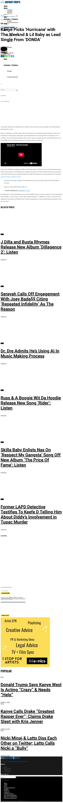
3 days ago (3, 363)
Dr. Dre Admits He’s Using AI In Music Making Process (30, 353)
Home (5, 6)
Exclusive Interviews (12, 22)
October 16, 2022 (5, 729)
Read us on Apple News (10, 798)
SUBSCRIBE (6, 593)
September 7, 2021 (5, 54)
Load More (4, 535)
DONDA (11, 129)
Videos (6, 784)
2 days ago (3, 259)
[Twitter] (12, 56)
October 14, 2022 (5, 755)
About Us (6, 790)
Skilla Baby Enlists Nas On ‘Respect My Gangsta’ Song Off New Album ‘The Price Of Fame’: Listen (31, 457)
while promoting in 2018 (11, 176)
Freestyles (9, 11)
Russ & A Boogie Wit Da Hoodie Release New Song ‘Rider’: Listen (31, 402)
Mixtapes (9, 13)
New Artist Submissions (10, 795)
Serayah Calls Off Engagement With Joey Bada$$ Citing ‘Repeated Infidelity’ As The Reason (30, 301)
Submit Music (7, 771)
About (5, 767)
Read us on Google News (10, 796)
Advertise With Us (9, 793)
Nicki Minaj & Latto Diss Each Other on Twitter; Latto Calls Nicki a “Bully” (29, 743)
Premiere (9, 21)
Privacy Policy (7, 768)
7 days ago (3, 529)
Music (6, 8)
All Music (9, 10)
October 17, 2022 (5, 702)
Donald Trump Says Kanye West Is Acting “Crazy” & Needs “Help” (31, 689)
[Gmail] (9, 56)
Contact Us (7, 770)
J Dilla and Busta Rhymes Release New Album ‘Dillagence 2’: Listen (31, 247)
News (2, 23)
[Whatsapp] (5, 56)
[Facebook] (2, 56)
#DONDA (6, 183)
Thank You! (5, 615)
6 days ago (3, 415)
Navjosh (11, 53)
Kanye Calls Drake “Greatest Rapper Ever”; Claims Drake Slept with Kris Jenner (27, 716)
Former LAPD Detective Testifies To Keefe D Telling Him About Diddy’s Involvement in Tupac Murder (31, 514)
